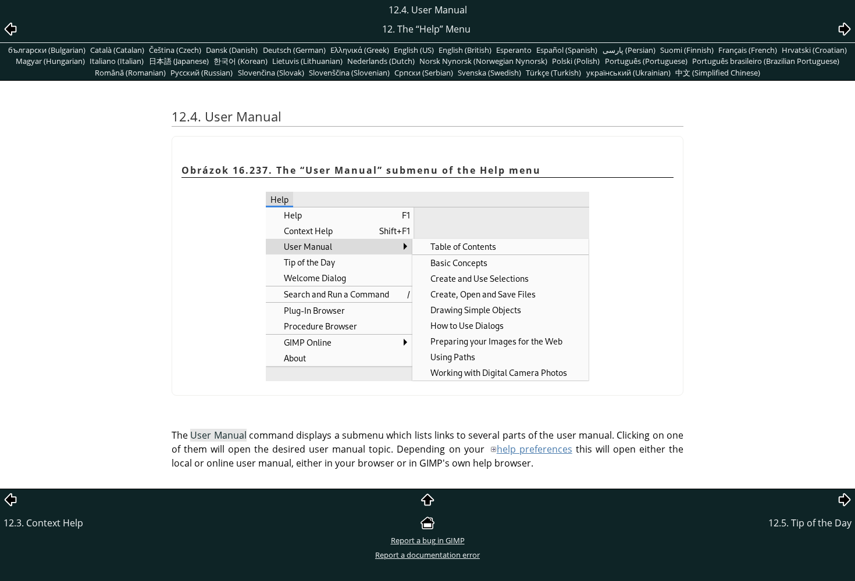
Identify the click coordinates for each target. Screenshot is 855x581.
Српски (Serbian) (423, 72)
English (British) (465, 50)
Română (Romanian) (130, 72)
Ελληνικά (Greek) (359, 50)
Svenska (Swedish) (489, 72)
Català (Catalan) (117, 50)
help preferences (534, 449)
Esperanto (514, 50)
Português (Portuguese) (646, 61)
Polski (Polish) (576, 61)
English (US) (414, 50)
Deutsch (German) (294, 50)
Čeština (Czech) (175, 50)
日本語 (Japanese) (179, 61)
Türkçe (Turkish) (553, 72)
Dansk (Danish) (232, 50)
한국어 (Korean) (240, 61)
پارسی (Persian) (629, 50)
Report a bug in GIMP (428, 540)
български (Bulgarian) (47, 50)
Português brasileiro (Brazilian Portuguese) (765, 61)
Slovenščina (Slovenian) (349, 72)
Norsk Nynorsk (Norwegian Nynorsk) (483, 61)
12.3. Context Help (43, 523)
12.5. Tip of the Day (810, 523)
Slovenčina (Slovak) (271, 72)
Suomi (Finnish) (687, 50)
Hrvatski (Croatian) (814, 50)
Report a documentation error (427, 555)
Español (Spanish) (566, 50)
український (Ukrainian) (628, 72)
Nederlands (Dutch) (381, 61)
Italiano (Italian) (117, 61)
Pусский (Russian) (201, 72)
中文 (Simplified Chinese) (717, 72)
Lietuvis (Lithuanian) (307, 61)
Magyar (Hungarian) (50, 61)
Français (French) (747, 50)
